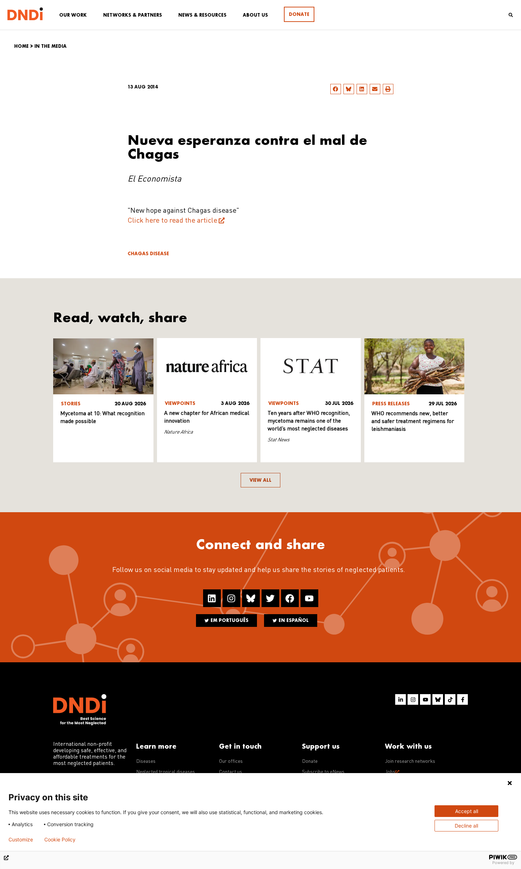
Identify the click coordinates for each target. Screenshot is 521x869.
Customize (21, 839)
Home (21, 46)
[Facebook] (290, 598)
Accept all (466, 811)
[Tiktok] (450, 699)
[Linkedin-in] (400, 699)
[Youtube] (309, 598)
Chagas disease (148, 253)
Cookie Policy (59, 839)
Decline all (466, 826)
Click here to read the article (172, 220)
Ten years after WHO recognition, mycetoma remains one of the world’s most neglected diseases (309, 421)
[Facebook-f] (462, 699)
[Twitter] (270, 598)
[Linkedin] (212, 598)
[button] (335, 89)
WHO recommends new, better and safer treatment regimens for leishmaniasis (412, 421)
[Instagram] (231, 598)
